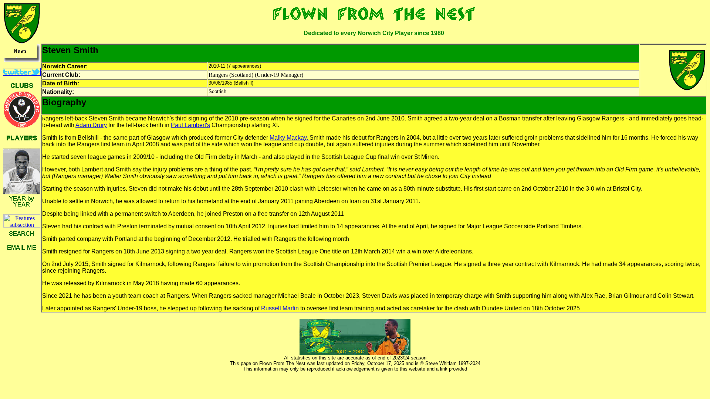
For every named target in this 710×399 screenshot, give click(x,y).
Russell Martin (280, 308)
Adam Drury (91, 125)
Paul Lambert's (190, 125)
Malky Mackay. (290, 137)
